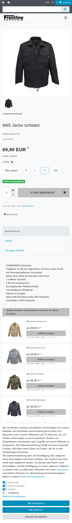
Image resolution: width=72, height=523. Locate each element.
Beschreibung (12, 231)
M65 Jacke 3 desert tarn (36, 321)
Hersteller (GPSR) (14, 250)
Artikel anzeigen (46, 333)
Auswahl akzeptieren (36, 516)
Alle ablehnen (36, 510)
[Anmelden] (3, 2)
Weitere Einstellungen (14, 496)
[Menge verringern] (13, 195)
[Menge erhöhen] (13, 190)
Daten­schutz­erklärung (32, 476)
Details (8, 240)
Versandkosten (27, 206)
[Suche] (65, 9)
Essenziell (13, 482)
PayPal (11, 489)
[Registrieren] (9, 2)
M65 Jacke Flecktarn (35, 374)
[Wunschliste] (53, 2)
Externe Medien (16, 486)
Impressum (62, 469)
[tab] (36, 231)
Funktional (13, 493)
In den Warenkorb (42, 192)
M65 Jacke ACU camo (35, 348)
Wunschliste (11, 214)
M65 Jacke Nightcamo (36, 400)
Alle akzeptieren (36, 503)
